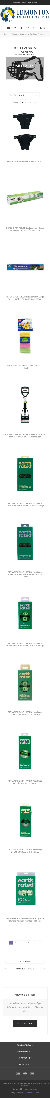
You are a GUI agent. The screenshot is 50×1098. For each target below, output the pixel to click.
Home (5, 34)
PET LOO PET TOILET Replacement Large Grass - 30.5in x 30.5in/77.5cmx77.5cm (25, 298)
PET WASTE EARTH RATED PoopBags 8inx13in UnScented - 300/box (25, 851)
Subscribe (27, 1024)
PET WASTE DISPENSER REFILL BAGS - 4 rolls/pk (25, 366)
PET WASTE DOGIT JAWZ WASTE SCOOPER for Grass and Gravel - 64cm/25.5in (25, 435)
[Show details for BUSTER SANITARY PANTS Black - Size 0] (25, 131)
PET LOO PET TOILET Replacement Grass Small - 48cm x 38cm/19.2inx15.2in (25, 229)
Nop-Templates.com (31, 1093)
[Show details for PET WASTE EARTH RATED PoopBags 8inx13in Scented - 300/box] (25, 751)
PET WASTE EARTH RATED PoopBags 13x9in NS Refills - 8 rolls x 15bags (25, 713)
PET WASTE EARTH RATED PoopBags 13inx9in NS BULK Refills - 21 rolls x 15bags (25, 504)
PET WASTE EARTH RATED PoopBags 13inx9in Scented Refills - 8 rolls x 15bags (25, 644)
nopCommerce (30, 1089)
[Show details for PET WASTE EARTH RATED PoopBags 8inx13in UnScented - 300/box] (25, 820)
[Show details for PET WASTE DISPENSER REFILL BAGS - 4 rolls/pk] (25, 336)
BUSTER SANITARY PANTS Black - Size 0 (25, 161)
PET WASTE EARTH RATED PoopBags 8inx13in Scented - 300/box (25, 782)
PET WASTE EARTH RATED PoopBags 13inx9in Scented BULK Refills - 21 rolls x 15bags (25, 574)
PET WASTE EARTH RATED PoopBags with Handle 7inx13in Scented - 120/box (25, 919)
